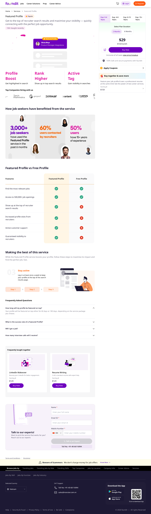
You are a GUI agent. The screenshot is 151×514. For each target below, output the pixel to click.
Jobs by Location (94, 468)
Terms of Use (48, 510)
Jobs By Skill (10, 475)
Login (127, 3)
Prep (45, 3)
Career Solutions (33, 3)
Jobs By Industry (39, 475)
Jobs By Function (24, 475)
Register (140, 3)
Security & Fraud (18, 510)
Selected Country (11, 483)
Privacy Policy (34, 510)
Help (7, 510)
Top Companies (78, 468)
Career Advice (55, 3)
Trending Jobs (28, 468)
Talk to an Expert (73, 441)
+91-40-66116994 (71, 487)
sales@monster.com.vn (67, 492)
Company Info (109, 468)
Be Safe (59, 510)
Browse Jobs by (13, 468)
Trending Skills (63, 468)
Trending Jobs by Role (45, 468)
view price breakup (130, 55)
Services (17, 11)
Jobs (22, 3)
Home (7, 11)
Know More (104, 462)
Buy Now (16, 385)
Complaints (69, 510)
